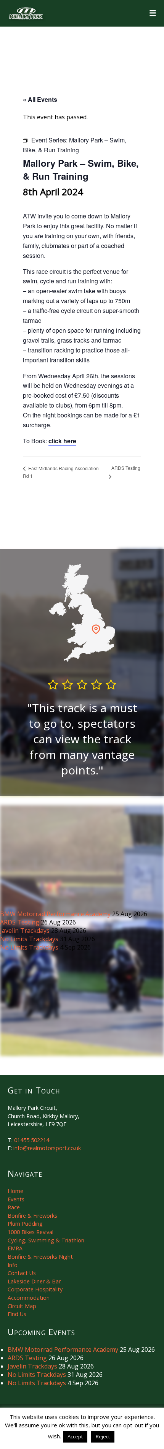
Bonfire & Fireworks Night (40, 1256)
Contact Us (22, 1273)
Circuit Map (22, 1306)
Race (14, 1207)
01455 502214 (31, 1140)
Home (15, 1191)
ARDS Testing (20, 922)
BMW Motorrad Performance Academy (56, 914)
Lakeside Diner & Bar (34, 1281)
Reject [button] (103, 1436)
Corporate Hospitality (35, 1289)
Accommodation (29, 1297)
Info (13, 1265)
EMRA (15, 1248)
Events (16, 1199)
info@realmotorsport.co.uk (47, 1148)
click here (62, 440)
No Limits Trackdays (30, 939)
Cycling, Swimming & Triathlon (46, 1240)
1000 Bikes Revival (30, 1232)
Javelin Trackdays (25, 930)
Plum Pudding (25, 1223)
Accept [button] (75, 1436)
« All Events (40, 99)
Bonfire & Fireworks (32, 1215)
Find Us (17, 1314)
